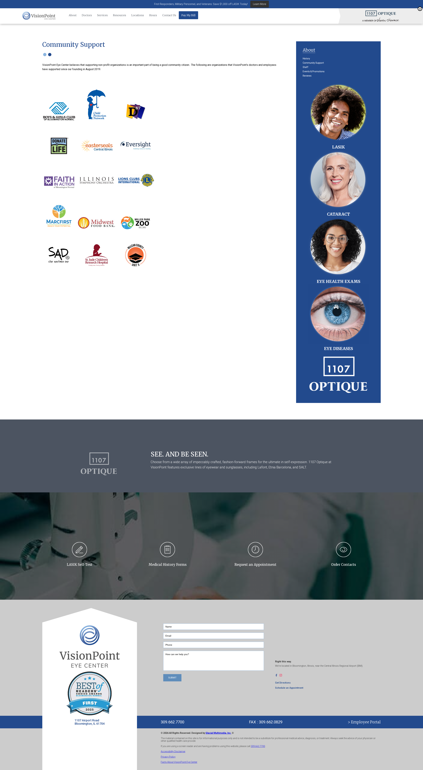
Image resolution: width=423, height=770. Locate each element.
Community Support (313, 63)
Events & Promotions (314, 71)
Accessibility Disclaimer (173, 751)
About (73, 15)
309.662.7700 (172, 722)
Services (102, 15)
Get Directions (283, 682)
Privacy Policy (168, 756)
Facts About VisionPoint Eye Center (179, 762)
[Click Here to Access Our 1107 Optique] (338, 373)
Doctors (87, 15)
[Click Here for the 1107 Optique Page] (380, 13)
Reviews (307, 75)
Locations (137, 15)
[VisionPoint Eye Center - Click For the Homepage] (39, 16)
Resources (119, 15)
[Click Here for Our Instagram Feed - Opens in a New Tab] (281, 675)
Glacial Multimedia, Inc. (218, 733)
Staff (305, 67)
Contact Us (169, 15)
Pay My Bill (188, 15)
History (306, 58)
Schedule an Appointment (289, 688)
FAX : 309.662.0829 (265, 722)
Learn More (259, 4)
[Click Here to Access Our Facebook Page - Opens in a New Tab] (277, 675)
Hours (153, 15)
